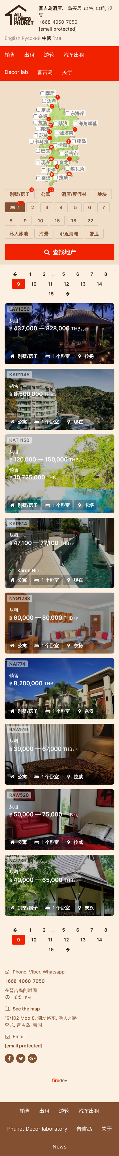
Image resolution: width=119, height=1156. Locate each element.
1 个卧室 (61, 356)
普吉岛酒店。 (53, 8)
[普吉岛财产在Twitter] (20, 1058)
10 (34, 284)
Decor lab (16, 72)
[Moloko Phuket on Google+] (32, 1058)
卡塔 (89, 505)
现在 (78, 422)
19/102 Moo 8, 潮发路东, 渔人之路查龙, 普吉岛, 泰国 (41, 1017)
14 (99, 284)
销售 (10, 55)
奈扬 (78, 645)
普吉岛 (45, 72)
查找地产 (64, 252)
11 (50, 284)
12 (66, 284)
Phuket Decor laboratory (37, 1129)
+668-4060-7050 (58, 22)
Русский (31, 38)
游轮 (49, 55)
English (12, 38)
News (59, 1147)
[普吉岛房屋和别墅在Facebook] (9, 1058)
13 (82, 284)
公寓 (22, 422)
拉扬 (89, 356)
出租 (29, 55)
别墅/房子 (28, 356)
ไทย (57, 38)
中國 (46, 38)
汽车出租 (74, 55)
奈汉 (89, 711)
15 (51, 294)
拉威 (78, 776)
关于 (67, 72)
